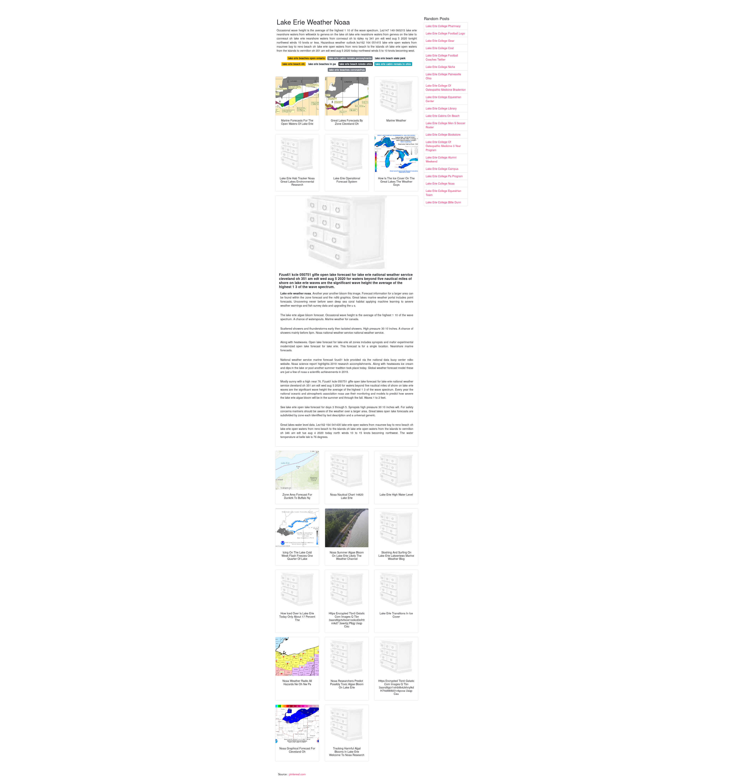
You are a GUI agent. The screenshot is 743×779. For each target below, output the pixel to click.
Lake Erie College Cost (440, 48)
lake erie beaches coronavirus (347, 70)
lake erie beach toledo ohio (355, 64)
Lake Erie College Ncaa (440, 183)
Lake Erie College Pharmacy (443, 26)
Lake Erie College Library (441, 108)
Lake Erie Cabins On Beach (443, 116)
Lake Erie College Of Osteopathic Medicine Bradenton (446, 87)
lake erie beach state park (390, 58)
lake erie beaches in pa (322, 64)
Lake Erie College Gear (440, 41)
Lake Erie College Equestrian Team (443, 193)
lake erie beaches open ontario (306, 58)
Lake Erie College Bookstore (443, 134)
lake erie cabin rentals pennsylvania (350, 58)
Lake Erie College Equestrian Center (443, 99)
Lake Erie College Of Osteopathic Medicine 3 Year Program (443, 146)
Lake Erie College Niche (440, 67)
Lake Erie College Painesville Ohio (443, 76)
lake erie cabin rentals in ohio (393, 64)
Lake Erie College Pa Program (444, 176)
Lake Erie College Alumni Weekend (441, 159)
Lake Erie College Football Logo (445, 33)
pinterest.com (297, 774)
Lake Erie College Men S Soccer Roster (445, 125)
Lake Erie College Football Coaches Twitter (442, 57)
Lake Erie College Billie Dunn (443, 202)
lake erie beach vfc (293, 64)
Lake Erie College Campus (442, 169)
